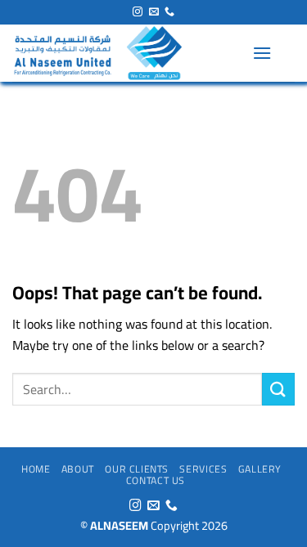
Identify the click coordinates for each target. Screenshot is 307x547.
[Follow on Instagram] (137, 12)
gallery (260, 469)
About (77, 469)
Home (35, 469)
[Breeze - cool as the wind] (126, 53)
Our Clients (137, 469)
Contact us (155, 480)
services (203, 469)
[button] (262, 53)
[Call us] (169, 12)
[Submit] (278, 389)
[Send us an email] (154, 12)
